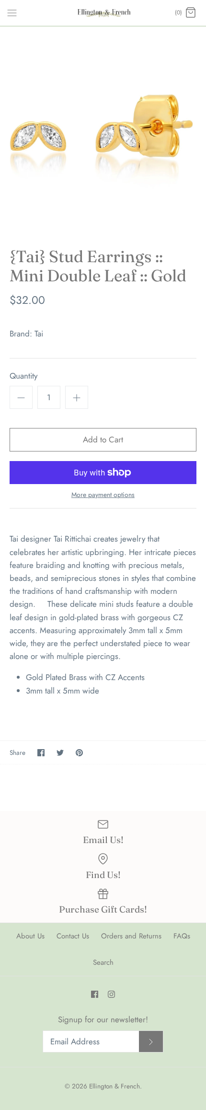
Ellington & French (114, 1086)
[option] (103, 129)
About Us (30, 936)
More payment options (103, 495)
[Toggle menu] (12, 12)
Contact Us (73, 936)
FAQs (181, 936)
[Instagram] (111, 994)
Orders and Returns (131, 936)
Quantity (23, 376)
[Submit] (151, 1041)
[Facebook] (94, 994)
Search (103, 962)
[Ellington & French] (103, 13)
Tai (38, 333)
